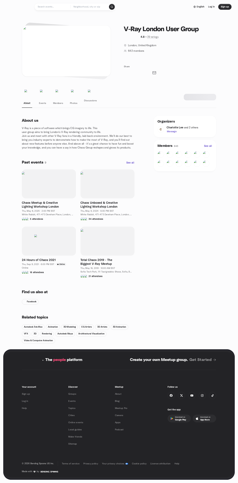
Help (24, 408)
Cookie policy (139, 464)
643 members (136, 51)
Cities (71, 415)
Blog (117, 401)
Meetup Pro (121, 408)
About (118, 394)
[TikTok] (212, 395)
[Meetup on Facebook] (171, 395)
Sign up (26, 394)
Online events (75, 422)
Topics (71, 408)
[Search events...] (112, 7)
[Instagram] (202, 395)
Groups (72, 394)
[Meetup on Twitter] (181, 395)
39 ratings (153, 37)
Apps (118, 422)
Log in (25, 401)
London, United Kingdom (142, 45)
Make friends (75, 437)
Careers (119, 415)
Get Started (200, 360)
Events (72, 401)
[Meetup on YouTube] (191, 395)
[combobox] (90, 6)
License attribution (160, 464)
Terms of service (70, 464)
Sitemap (72, 444)
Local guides (75, 430)
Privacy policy (90, 464)
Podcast (119, 430)
